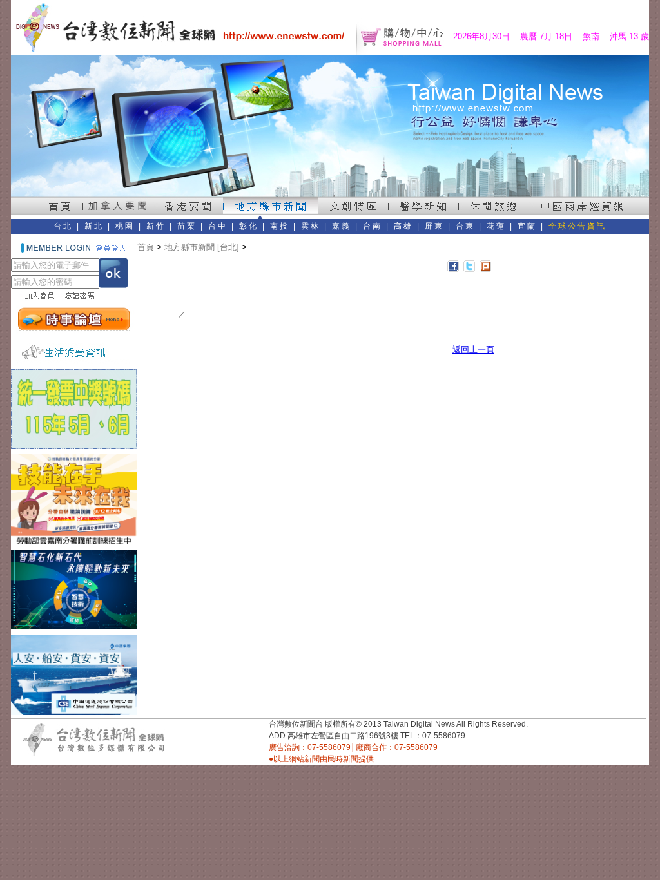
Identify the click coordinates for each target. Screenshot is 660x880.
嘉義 (341, 226)
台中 (218, 226)
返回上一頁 (473, 349)
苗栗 (187, 226)
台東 (465, 226)
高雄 (403, 226)
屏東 (434, 226)
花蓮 (496, 226)
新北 (94, 226)
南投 (279, 226)
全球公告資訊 (577, 226)
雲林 (310, 226)
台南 (372, 226)
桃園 (125, 226)
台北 (63, 226)
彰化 (248, 226)
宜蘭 (527, 226)
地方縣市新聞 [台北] (201, 247)
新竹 (156, 226)
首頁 (145, 247)
